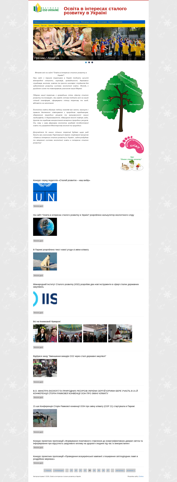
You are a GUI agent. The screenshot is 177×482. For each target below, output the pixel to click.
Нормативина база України (69, 22)
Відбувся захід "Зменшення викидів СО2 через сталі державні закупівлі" (69, 356)
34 (94, 470)
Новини (36, 25)
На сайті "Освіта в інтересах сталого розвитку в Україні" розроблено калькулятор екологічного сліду (83, 215)
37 (108, 470)
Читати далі (38, 206)
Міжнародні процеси (88, 22)
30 (76, 470)
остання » (131, 470)
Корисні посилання (115, 22)
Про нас (44, 25)
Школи (105, 100)
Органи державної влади (133, 89)
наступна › (120, 470)
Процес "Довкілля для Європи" (59, 25)
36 (103, 470)
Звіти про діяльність (80, 25)
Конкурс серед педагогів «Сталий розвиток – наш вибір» (61, 180)
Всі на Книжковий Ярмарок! (47, 321)
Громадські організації (127, 79)
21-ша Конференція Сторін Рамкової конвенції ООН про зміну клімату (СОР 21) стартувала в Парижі (84, 406)
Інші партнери (135, 104)
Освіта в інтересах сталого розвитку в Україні (95, 10)
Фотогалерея (102, 22)
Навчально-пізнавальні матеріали (46, 22)
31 (81, 470)
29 (71, 470)
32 (85, 470)
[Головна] (46, 13)
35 (99, 470)
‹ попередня (58, 470)
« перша (47, 470)
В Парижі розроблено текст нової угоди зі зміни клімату (61, 249)
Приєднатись (108, 112)
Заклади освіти (115, 84)
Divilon (141, 476)
